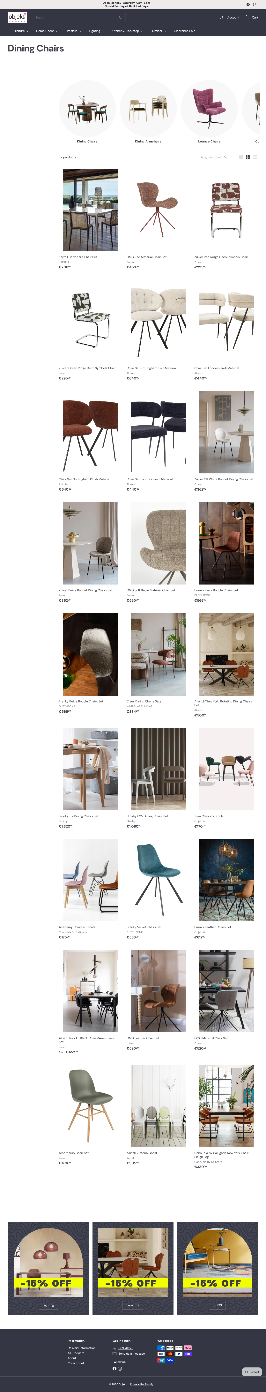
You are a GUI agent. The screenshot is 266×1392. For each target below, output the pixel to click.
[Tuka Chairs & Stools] (226, 777)
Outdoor (157, 31)
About (72, 1358)
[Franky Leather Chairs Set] (226, 889)
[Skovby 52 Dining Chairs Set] (91, 777)
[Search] (121, 17)
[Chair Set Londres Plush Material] (158, 441)
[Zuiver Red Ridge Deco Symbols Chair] (226, 218)
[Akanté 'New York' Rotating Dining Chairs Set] (226, 664)
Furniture (19, 31)
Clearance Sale (184, 31)
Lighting (95, 31)
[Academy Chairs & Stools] (91, 889)
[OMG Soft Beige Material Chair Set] (158, 552)
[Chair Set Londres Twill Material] (226, 330)
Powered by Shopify (141, 1384)
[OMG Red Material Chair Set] (158, 218)
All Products (76, 1353)
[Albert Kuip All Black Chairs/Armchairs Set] (91, 1001)
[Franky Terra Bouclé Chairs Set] (226, 552)
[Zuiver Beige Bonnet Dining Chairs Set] (91, 552)
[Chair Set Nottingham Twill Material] (158, 330)
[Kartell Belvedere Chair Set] (91, 218)
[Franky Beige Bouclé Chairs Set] (91, 663)
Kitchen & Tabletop (126, 31)
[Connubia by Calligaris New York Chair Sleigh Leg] (226, 1116)
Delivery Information (82, 1348)
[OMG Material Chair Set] (226, 1000)
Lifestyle (71, 31)
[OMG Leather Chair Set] (158, 1000)
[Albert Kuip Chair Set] (91, 1114)
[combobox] (79, 17)
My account (76, 1363)
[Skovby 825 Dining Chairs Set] (158, 777)
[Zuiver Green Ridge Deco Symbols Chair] (91, 330)
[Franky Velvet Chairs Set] (158, 889)
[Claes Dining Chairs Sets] (158, 663)
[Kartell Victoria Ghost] (158, 1114)
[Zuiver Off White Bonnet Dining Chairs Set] (226, 441)
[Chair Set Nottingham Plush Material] (91, 441)
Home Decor (45, 31)
